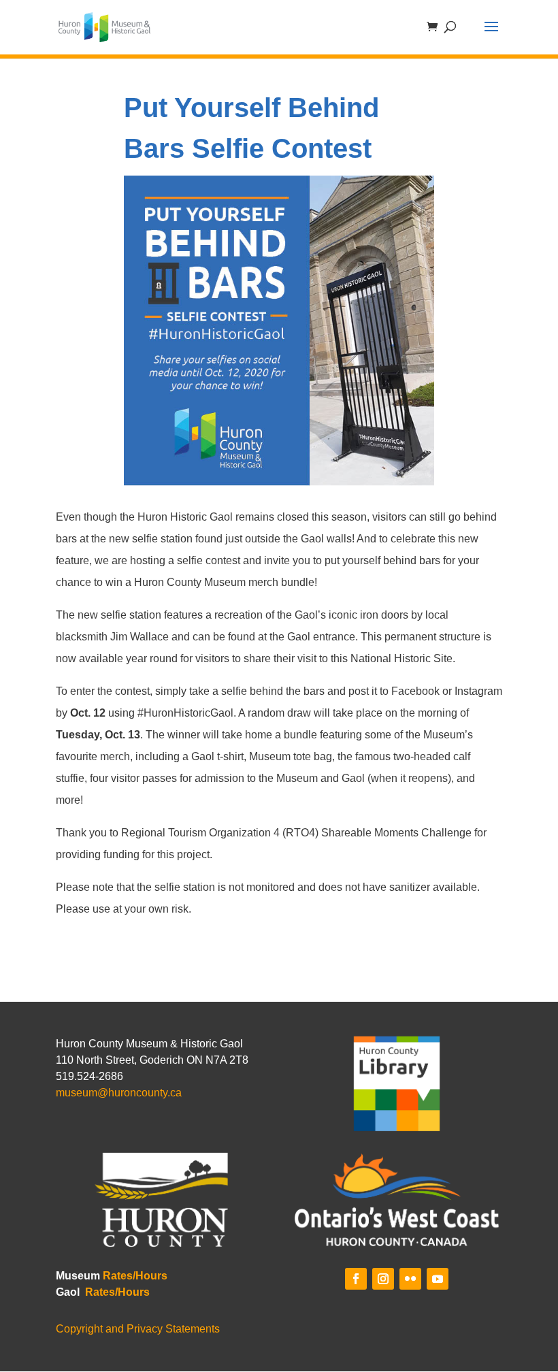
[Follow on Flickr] (410, 1279)
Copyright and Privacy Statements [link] (138, 1329)
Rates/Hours (135, 1275)
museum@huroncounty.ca (119, 1092)
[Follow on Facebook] (356, 1279)
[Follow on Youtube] (437, 1279)
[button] (491, 35)
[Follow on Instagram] (383, 1279)
